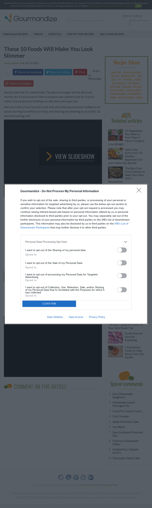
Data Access (76, 316)
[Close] (140, 191)
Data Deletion (55, 316)
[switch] (122, 250)
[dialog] (76, 254)
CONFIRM (49, 303)
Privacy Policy (97, 316)
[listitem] (76, 242)
